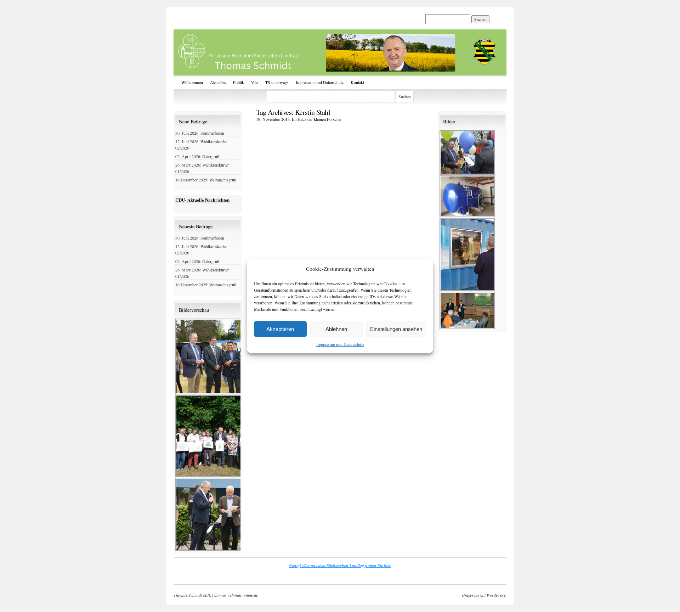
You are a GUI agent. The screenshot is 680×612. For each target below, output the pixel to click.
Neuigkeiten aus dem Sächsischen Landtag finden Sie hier (340, 565)
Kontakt (357, 82)
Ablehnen (336, 329)
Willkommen (192, 82)
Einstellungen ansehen (396, 329)
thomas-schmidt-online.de (236, 595)
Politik (238, 82)
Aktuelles (218, 82)
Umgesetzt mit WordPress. (484, 595)
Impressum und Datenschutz (340, 344)
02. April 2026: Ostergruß (197, 156)
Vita (254, 82)
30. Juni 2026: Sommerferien (199, 133)
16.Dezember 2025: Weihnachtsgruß (205, 180)
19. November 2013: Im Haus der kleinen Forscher (299, 119)
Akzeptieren (280, 329)
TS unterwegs (277, 82)
